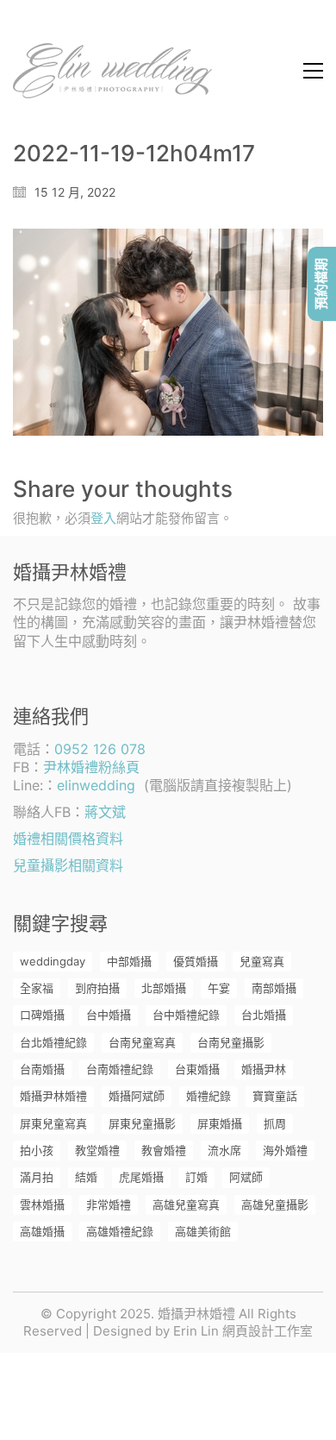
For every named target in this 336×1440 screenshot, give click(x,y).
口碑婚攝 (42, 1015)
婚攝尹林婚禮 (53, 1096)
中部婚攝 (129, 961)
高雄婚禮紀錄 (119, 1231)
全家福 (36, 988)
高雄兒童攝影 (274, 1204)
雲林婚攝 (42, 1204)
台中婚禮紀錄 (186, 1015)
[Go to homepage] (112, 70)
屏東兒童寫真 (53, 1123)
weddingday (52, 961)
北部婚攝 (163, 988)
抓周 (275, 1123)
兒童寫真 (262, 961)
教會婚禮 (163, 1150)
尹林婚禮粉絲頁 (91, 767)
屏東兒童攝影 (142, 1123)
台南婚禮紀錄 (119, 1069)
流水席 (224, 1150)
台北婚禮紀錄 (53, 1042)
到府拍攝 (97, 988)
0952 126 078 (100, 749)
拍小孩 (36, 1150)
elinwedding (96, 785)
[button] (313, 71)
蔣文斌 (105, 812)
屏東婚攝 (219, 1123)
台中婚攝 (108, 1015)
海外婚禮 (285, 1150)
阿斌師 (246, 1177)
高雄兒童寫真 (186, 1204)
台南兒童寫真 (142, 1042)
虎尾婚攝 (141, 1177)
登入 (103, 518)
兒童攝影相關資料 (68, 865)
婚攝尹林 (263, 1069)
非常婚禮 (108, 1204)
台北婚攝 (263, 1015)
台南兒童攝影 (230, 1042)
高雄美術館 (203, 1231)
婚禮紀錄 (208, 1096)
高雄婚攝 (42, 1231)
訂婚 (196, 1177)
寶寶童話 (274, 1096)
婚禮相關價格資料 (68, 838)
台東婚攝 (197, 1069)
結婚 (86, 1177)
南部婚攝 (274, 988)
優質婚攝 (195, 961)
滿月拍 (36, 1177)
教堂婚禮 (97, 1150)
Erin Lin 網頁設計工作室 (243, 1331)
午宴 (219, 988)
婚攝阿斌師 (137, 1096)
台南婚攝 (42, 1069)
